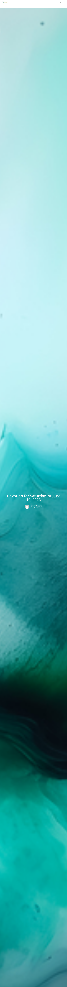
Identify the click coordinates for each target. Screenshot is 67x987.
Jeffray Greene (36, 506)
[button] (64, 2)
